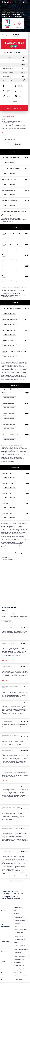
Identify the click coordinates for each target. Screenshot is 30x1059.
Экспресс (16, 942)
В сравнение (14, 101)
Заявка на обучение (14, 108)
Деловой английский (19, 932)
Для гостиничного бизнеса (21, 929)
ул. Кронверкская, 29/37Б (7, 559)
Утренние (16, 913)
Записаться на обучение (9, 162)
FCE (15, 975)
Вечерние (16, 910)
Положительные (14, 616)
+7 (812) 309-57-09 (13, 43)
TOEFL (22, 975)
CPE (21, 969)
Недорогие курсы (18, 979)
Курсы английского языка (11, 12)
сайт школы (11, 116)
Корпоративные (18, 907)
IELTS (21, 972)
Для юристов (17, 926)
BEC (15, 972)
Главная (3, 12)
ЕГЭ (15, 969)
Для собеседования (19, 920)
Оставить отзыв (7, 621)
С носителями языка (19, 965)
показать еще (5, 881)
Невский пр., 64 (5, 557)
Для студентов (18, 917)
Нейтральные (5, 616)
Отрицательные (23, 616)
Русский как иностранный (21, 956)
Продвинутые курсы (19, 939)
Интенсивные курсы (19, 945)
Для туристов (17, 923)
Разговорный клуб (19, 959)
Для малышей (17, 952)
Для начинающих (18, 936)
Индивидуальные (18, 962)
